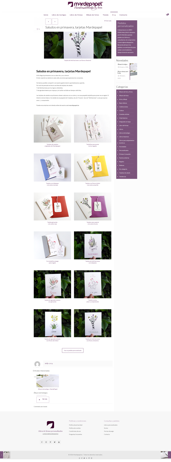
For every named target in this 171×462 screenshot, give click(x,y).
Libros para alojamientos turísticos (126, 142)
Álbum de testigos (40, 393)
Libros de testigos (124, 133)
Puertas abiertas (124, 158)
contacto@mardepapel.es (50, 434)
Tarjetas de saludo (124, 173)
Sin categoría (123, 169)
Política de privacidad (75, 425)
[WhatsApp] (79, 458)
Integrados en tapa (125, 122)
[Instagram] (91, 458)
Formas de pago (109, 431)
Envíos (106, 428)
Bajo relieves (123, 103)
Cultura (121, 110)
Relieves (121, 165)
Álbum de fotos (124, 95)
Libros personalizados (110, 425)
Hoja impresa (123, 118)
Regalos (121, 161)
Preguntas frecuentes (75, 434)
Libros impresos (124, 136)
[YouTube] (87, 458)
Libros (121, 129)
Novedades (122, 146)
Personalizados (124, 150)
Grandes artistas (124, 114)
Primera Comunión (125, 154)
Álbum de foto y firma (126, 92)
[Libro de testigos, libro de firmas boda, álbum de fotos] (85, 6)
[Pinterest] (89, 458)
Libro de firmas (123, 125)
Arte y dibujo (123, 99)
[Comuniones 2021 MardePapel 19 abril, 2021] (166, 454)
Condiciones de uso (75, 431)
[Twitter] (84, 458)
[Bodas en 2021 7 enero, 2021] (5, 454)
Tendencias (122, 176)
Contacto (107, 434)
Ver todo (108, 21)
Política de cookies (75, 428)
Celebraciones (123, 107)
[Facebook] (82, 458)
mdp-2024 (49, 363)
